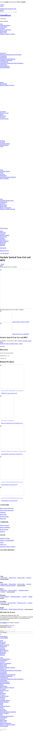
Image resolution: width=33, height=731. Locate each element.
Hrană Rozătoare (4, 145)
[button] (1, 10)
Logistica (2, 238)
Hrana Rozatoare (4, 516)
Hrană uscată (3, 32)
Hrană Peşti (3, 116)
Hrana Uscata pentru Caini (6, 508)
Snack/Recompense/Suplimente (8, 177)
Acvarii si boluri (12, 603)
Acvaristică (3, 111)
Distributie (2, 244)
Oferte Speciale (4, 228)
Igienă (1, 114)
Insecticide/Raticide (5, 67)
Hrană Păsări (3, 175)
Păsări (1, 170)
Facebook (2, 343)
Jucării (1, 146)
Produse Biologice (4, 66)
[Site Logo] (8, 8)
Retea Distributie (4, 241)
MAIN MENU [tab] (4, 636)
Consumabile (3, 56)
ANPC (2, 542)
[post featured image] (12, 388)
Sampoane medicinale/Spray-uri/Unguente (10, 54)
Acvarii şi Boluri (4, 118)
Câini (1, 24)
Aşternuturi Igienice (5, 25)
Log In (1, 6)
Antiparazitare (3, 27)
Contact (2, 4)
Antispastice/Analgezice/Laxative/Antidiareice (11, 63)
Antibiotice (3, 512)
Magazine (2, 245)
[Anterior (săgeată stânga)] (0, 730)
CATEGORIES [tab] (4, 638)
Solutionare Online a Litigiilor (7, 546)
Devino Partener (4, 529)
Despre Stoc (3, 242)
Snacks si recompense (5, 29)
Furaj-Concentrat (4, 178)
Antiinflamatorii (4, 61)
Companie (2, 234)
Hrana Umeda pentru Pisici (7, 510)
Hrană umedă (3, 31)
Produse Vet (3, 53)
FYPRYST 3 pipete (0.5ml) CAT (9, 393)
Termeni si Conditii (5, 538)
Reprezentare (3, 236)
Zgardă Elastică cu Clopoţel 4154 (9, 484)
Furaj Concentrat (12, 590)
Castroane (15, 451)
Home (1, 231)
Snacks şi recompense (5, 207)
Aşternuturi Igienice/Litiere (7, 200)
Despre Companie (4, 235)
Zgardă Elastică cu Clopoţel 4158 (9, 500)
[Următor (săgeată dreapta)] (2, 730)
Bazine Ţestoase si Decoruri (7, 85)
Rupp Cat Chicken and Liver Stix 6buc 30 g (12, 423)
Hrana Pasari (3, 514)
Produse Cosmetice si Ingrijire (7, 585)
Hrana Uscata (12, 577)
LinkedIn (11, 343)
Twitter (7, 343)
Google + (16, 343)
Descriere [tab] (2, 346)
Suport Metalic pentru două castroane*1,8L (11, 454)
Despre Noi (3, 232)
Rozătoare (2, 140)
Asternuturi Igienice (23, 590)
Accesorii (2, 28)
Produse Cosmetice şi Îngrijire (7, 34)
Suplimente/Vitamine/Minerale (7, 59)
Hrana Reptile (3, 609)
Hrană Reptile (3, 83)
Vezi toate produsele (4, 579)
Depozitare (3, 239)
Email (20, 343)
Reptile (2, 82)
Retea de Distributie (5, 527)
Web (3, 622)
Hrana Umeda (21, 577)
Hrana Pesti (3, 518)
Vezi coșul (3, 626)
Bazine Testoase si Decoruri (16, 609)
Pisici (1, 199)
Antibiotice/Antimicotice (6, 60)
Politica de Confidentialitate (7, 540)
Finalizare (9, 626)
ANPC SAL (3, 544)
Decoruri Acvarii (4, 113)
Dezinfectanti (3, 57)
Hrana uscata (3, 206)
